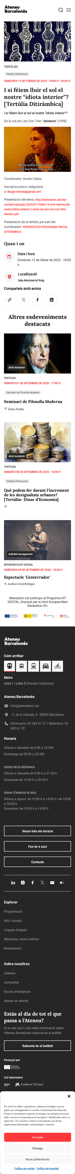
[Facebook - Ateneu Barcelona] (32, 884)
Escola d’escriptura (17, 992)
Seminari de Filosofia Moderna (22, 392)
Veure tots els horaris (37, 831)
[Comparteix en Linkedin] (51, 299)
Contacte (37, 862)
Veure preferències (37, 1159)
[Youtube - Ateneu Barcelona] (52, 884)
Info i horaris (13, 921)
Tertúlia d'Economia (17, 481)
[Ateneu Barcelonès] (16, 16)
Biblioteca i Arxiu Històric (21, 939)
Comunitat (11, 982)
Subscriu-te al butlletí (37, 1046)
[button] (69, 1096)
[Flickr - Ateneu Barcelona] (62, 884)
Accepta (37, 1137)
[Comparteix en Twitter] (23, 299)
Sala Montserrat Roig (31, 280)
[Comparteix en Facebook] (37, 299)
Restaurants (12, 948)
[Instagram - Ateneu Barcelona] (22, 884)
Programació (13, 911)
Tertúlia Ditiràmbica (17, 74)
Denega (37, 1148)
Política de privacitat (48, 1168)
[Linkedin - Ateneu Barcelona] (13, 884)
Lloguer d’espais (15, 930)
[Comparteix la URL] (9, 299)
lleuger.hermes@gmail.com (24, 191)
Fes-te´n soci (37, 847)
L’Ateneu (9, 973)
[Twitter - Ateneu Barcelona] (42, 884)
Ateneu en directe (16, 1001)
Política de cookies (24, 1168)
